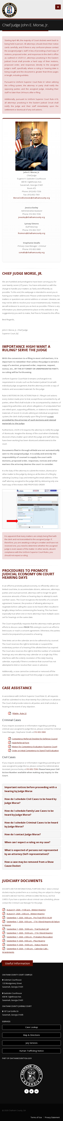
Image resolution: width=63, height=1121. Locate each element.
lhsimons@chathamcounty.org (31, 233)
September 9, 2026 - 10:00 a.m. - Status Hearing (27, 944)
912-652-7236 (32, 769)
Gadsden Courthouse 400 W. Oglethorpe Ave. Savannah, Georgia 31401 (12, 996)
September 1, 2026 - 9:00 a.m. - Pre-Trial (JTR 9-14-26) (29, 917)
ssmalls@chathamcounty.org (31, 252)
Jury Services (32, 1043)
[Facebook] (26, 1091)
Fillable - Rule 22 (19, 713)
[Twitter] (31, 1091)
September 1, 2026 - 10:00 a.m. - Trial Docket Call (28, 929)
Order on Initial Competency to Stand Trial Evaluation (35, 750)
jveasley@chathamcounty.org (31, 217)
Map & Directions (31, 1035)
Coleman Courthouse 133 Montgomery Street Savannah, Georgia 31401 (12, 983)
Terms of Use (36, 1117)
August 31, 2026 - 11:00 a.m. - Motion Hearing (26, 909)
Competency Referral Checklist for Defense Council (34, 738)
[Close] (58, 7)
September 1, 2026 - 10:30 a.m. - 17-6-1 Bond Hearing (29, 933)
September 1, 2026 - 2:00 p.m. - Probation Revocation (30, 937)
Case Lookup (31, 1027)
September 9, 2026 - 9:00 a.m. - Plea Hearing (26, 940)
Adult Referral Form (20, 742)
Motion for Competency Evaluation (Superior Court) (34, 746)
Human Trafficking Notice (31, 1050)
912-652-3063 (40, 732)
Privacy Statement (52, 1117)
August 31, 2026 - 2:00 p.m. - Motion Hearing (25, 913)
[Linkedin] (36, 1091)
